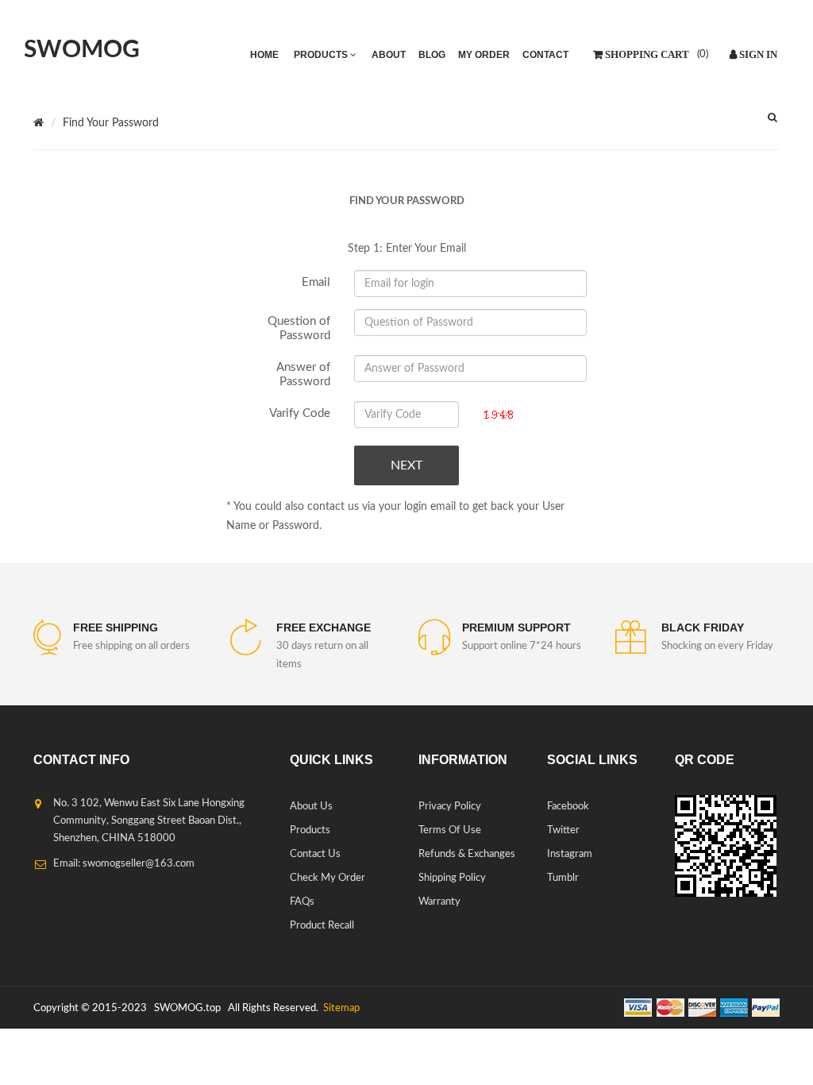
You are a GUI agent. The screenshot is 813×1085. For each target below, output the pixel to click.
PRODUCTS (322, 54)
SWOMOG (82, 50)
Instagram (569, 854)
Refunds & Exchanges (466, 854)
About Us (311, 806)
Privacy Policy (449, 806)
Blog (431, 54)
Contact (545, 54)
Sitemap (340, 1008)
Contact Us (315, 854)
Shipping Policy (452, 878)
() (701, 54)
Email (316, 282)
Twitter (563, 830)
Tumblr (563, 878)
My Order (484, 54)
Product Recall (322, 926)
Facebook (568, 806)
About (389, 54)
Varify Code (299, 413)
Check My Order (327, 878)
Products (310, 830)
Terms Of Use (449, 830)
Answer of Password (303, 374)
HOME (264, 54)
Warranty (439, 902)
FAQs (302, 902)
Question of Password (299, 328)
